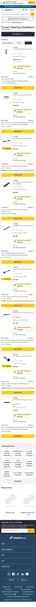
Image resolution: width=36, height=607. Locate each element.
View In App (32, 2)
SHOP (3, 544)
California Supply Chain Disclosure (10, 591)
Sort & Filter (17, 34)
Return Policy (30, 587)
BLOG (3, 561)
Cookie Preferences (8, 594)
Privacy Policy (8, 589)
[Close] (34, 598)
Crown (8, 22)
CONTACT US (5, 566)
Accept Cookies (26, 604)
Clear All (28, 43)
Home (3, 22)
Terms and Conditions (26, 589)
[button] (18, 2)
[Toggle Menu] (2, 10)
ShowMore (18, 481)
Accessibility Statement (28, 591)
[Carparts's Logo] (10, 10)
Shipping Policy (6, 587)
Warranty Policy (18, 587)
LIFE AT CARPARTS (6, 549)
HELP (3, 555)
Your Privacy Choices (27, 594)
